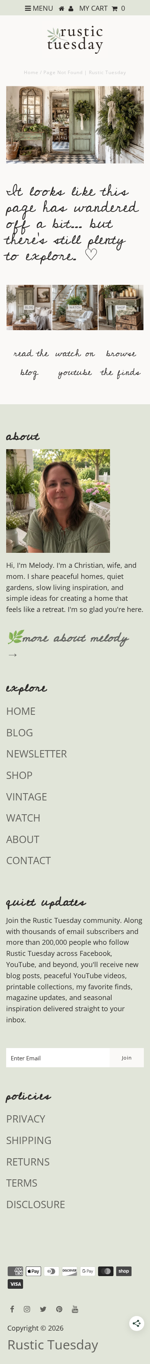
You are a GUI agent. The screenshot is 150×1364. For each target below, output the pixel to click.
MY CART (102, 8)
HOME (20, 711)
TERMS (21, 1183)
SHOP (19, 775)
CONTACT (28, 860)
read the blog (31, 363)
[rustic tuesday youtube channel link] (75, 333)
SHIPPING (29, 1140)
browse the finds (121, 363)
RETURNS (28, 1162)
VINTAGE (26, 797)
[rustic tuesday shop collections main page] (121, 312)
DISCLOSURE (35, 1204)
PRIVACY (25, 1119)
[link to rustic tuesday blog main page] (29, 333)
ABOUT (22, 839)
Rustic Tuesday (52, 1344)
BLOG (19, 732)
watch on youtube (75, 363)
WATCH (23, 818)
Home (31, 72)
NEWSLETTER (36, 754)
